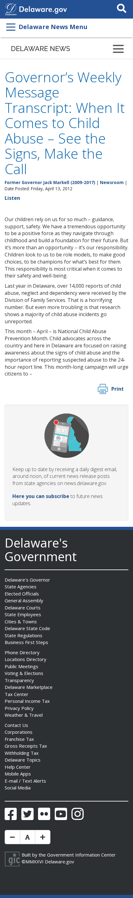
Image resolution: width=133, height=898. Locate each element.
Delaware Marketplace (29, 687)
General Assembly (24, 600)
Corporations (18, 732)
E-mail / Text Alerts (25, 781)
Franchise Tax (19, 739)
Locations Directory (25, 659)
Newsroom (112, 182)
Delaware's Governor (27, 580)
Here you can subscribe (40, 496)
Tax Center (16, 694)
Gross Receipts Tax (26, 746)
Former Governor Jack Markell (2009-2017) (50, 182)
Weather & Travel (24, 715)
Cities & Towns (21, 621)
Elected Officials (22, 594)
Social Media (18, 787)
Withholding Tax (22, 753)
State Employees (23, 614)
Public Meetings (21, 666)
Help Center (18, 767)
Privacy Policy (19, 708)
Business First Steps (26, 642)
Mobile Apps (18, 774)
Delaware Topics (23, 760)
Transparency (19, 680)
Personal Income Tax (27, 701)
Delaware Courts (23, 607)
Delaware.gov (59, 861)
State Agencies (20, 586)
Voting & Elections (24, 673)
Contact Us (16, 725)
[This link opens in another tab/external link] (11, 8)
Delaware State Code (27, 628)
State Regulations (23, 635)
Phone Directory (22, 652)
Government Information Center (81, 855)
